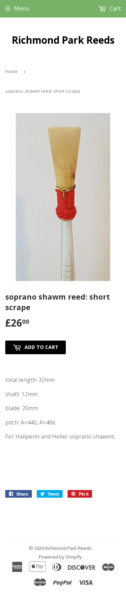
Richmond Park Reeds (63, 40)
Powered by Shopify (60, 557)
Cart (114, 8)
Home (11, 71)
